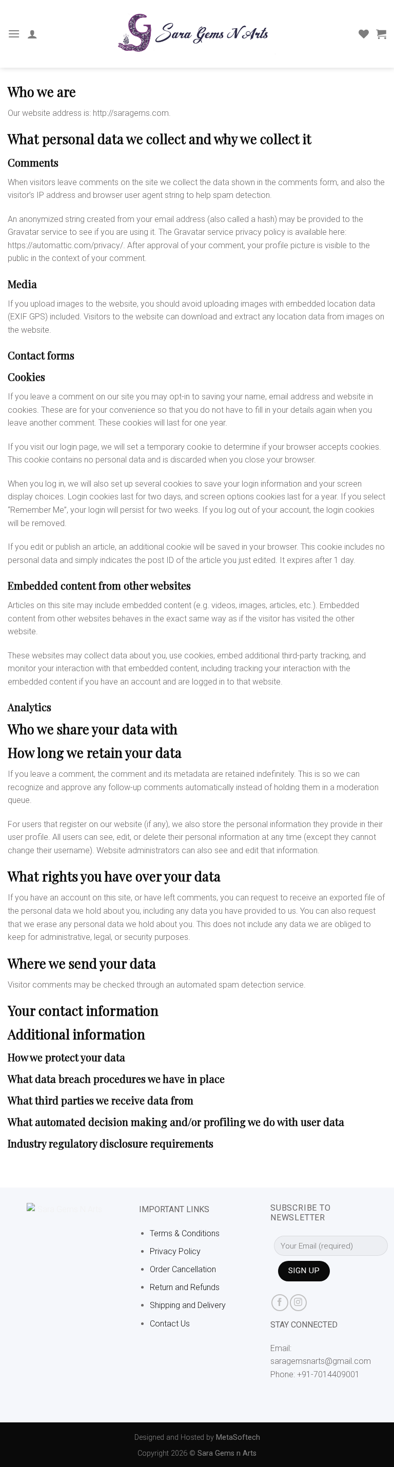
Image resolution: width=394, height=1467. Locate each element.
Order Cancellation (183, 1269)
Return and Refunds (185, 1287)
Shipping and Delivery (188, 1305)
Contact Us (170, 1324)
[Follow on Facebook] (279, 1302)
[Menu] (14, 33)
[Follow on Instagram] (298, 1302)
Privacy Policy (175, 1251)
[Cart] (381, 34)
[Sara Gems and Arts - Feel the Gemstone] (197, 33)
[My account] (32, 34)
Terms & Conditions (185, 1233)
